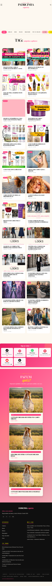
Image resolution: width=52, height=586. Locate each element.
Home (4, 32)
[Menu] (1, 4)
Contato (5, 574)
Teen (44, 32)
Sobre (38, 574)
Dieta (3, 538)
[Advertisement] (26, 19)
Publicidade (45, 574)
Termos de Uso (30, 574)
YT (6, 516)
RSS (13, 516)
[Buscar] (50, 4)
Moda (15, 32)
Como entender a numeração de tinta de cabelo (38, 532)
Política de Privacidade (16, 574)
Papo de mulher (36, 32)
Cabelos (10, 32)
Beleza (20, 32)
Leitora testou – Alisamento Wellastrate (36, 539)
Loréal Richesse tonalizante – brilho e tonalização (38, 530)
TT (9, 516)
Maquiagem (27, 32)
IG (3, 516)
